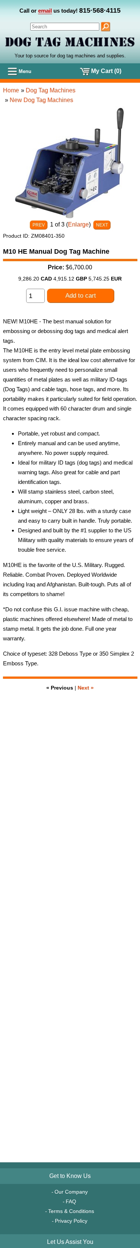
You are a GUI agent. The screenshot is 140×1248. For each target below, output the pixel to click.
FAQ (71, 1201)
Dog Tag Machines (50, 90)
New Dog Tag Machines (41, 100)
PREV (38, 225)
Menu (25, 71)
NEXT (102, 225)
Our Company (71, 1192)
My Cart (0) (106, 71)
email (45, 10)
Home (11, 90)
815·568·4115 (100, 10)
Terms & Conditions (71, 1211)
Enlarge (78, 224)
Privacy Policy (71, 1221)
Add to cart (80, 295)
